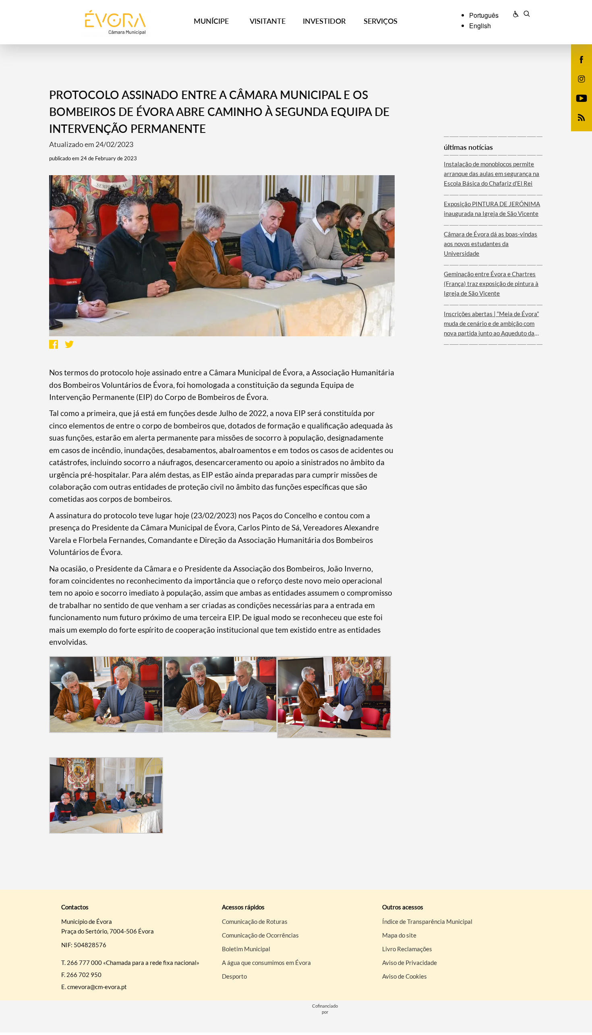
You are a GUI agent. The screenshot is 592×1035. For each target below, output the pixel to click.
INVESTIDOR (324, 21)
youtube (577, 106)
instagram (577, 87)
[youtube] (581, 97)
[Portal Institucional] (115, 22)
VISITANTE (268, 21)
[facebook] (582, 59)
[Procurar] (526, 15)
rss (577, 125)
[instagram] (581, 78)
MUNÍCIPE (211, 21)
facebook (577, 67)
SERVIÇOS (380, 21)
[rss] (581, 117)
